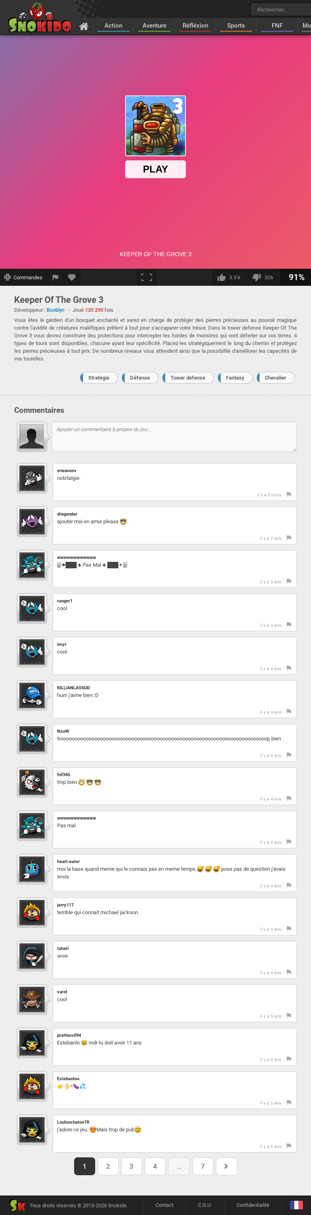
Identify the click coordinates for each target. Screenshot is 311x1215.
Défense (140, 378)
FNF (277, 25)
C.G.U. (205, 1205)
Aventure (154, 25)
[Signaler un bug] (55, 277)
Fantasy (235, 378)
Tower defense (187, 378)
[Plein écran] (146, 277)
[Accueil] (84, 26)
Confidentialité (252, 1205)
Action (113, 25)
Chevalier (275, 378)
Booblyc (56, 310)
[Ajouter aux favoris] (72, 277)
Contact (164, 1205)
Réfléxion (195, 25)
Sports (236, 25)
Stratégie (98, 378)
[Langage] (296, 1205)
